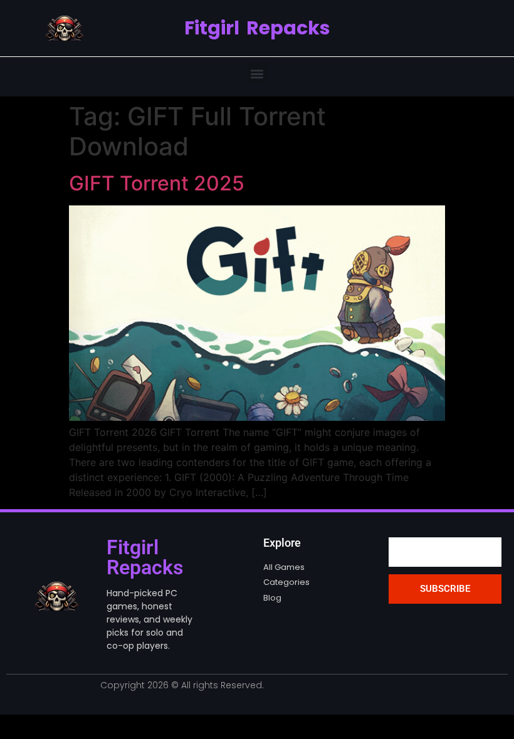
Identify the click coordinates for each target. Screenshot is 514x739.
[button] (257, 73)
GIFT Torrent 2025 (156, 183)
